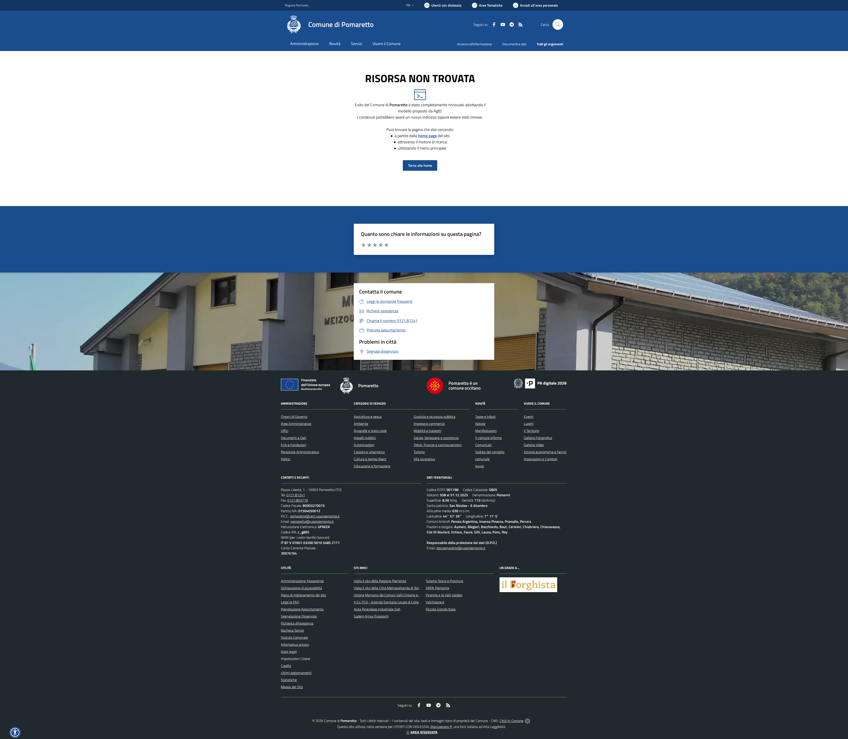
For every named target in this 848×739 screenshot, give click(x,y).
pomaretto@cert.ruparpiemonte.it (315, 516)
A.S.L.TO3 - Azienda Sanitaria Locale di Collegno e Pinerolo (396, 602)
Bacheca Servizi (292, 630)
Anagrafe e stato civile (370, 430)
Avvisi (479, 466)
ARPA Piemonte (437, 588)
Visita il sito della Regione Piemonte (380, 581)
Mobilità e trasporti (427, 430)
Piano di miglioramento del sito (303, 595)
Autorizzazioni (364, 444)
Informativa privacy (295, 644)
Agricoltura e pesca (368, 416)
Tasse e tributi (485, 416)
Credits (286, 665)
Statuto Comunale (294, 637)
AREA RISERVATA (424, 732)
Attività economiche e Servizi (545, 452)
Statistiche (289, 679)
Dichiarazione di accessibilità (301, 588)
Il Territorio (531, 430)
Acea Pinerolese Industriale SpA (377, 609)
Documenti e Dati (293, 437)
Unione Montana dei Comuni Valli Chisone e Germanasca (395, 595)
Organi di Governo (294, 416)
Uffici (284, 430)
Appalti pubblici (365, 437)
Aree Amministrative (296, 423)
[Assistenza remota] (527, 720)
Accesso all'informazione (474, 44)
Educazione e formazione (372, 466)
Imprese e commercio (429, 423)
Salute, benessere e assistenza (436, 437)
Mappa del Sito (292, 687)
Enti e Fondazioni (293, 444)
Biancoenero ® (441, 726)
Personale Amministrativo (300, 452)
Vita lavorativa (424, 459)
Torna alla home (420, 165)
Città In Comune (511, 720)
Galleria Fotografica (538, 437)
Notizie (480, 423)
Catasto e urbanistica (369, 452)
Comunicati (483, 444)
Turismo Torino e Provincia (444, 581)
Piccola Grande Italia (441, 609)
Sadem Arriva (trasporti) (371, 616)
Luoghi (529, 423)
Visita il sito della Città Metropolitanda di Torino (388, 588)
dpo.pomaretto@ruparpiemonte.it (460, 548)
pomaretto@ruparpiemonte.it (312, 521)
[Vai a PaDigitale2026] (540, 382)
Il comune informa (488, 437)
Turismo (419, 452)
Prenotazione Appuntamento (302, 609)
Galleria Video (534, 444)
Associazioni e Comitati (540, 459)
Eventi (528, 416)
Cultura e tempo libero (370, 459)
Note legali (289, 651)
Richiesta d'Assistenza (297, 623)
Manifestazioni (486, 430)
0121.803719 (297, 500)
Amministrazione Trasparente (302, 581)
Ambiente (361, 423)
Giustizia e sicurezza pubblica (434, 416)
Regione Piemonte (296, 5)
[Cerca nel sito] (558, 24)
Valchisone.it (435, 602)
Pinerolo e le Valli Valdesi (444, 595)
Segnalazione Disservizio (299, 616)
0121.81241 (295, 495)
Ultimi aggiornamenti (296, 672)
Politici (285, 459)
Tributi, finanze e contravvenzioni (438, 444)
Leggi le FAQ (290, 602)
